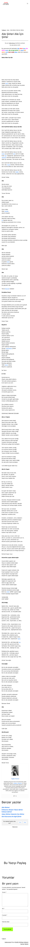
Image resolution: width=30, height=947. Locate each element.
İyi (2, 220)
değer (17, 172)
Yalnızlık (4, 157)
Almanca (20, 783)
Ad (3, 908)
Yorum (4, 892)
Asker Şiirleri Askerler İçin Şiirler (13, 814)
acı (19, 642)
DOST (8, 592)
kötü (8, 261)
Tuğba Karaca (12, 43)
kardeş (6, 211)
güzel (22, 50)
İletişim (26, 944)
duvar (6, 365)
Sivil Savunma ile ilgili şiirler (11, 816)
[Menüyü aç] (27, 3)
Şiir (8, 30)
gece (19, 638)
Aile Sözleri (6, 807)
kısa (24, 48)
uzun (6, 50)
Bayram (7, 288)
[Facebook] (14, 796)
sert (6, 155)
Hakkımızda (8, 942)
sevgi (6, 83)
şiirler (16, 52)
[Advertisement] (15, 17)
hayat (8, 164)
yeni (7, 52)
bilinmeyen (9, 348)
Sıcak (3, 154)
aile (18, 48)
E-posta (4, 915)
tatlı (14, 154)
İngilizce (15, 783)
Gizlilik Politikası (19, 942)
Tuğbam (4, 30)
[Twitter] (16, 796)
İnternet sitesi (5, 921)
